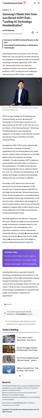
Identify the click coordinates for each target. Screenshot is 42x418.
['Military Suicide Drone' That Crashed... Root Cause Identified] (9, 373)
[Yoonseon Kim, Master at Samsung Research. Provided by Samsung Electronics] (21, 91)
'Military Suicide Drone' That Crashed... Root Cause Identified (27, 369)
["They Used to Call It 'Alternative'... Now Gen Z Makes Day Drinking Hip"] (9, 342)
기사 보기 (7, 304)
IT (13, 10)
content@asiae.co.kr (19, 403)
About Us (6, 382)
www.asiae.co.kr (31, 409)
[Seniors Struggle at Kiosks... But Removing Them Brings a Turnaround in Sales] (9, 352)
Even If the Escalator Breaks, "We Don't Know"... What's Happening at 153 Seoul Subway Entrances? (28, 359)
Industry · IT (6, 10)
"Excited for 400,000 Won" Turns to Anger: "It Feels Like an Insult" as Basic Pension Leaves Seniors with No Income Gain (21, 260)
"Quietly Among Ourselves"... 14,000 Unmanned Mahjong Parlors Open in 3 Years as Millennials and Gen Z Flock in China (21, 264)
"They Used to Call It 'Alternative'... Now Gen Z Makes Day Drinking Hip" (26, 339)
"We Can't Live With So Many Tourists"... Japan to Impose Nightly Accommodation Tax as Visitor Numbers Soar (21, 256)
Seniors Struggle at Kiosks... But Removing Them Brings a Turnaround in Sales (28, 349)
